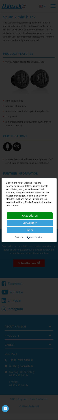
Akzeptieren (30, 215)
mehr (29, 230)
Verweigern (29, 222)
